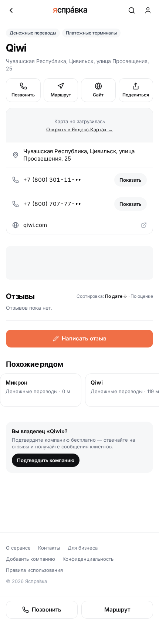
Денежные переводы (33, 33)
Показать (130, 180)
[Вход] (148, 10)
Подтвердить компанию (45, 460)
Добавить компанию (30, 559)
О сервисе (18, 548)
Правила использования (34, 570)
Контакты (49, 548)
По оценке (142, 296)
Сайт (98, 95)
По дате (116, 296)
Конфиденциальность (88, 559)
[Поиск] (132, 10)
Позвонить (23, 95)
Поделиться (135, 95)
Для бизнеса (83, 548)
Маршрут (61, 95)
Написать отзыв (84, 338)
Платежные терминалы (91, 33)
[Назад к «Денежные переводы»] (11, 10)
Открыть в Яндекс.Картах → (79, 129)
